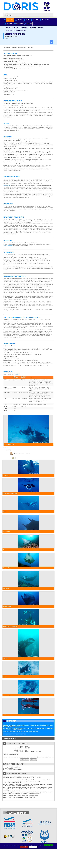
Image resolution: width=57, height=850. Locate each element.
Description (33, 27)
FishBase (36, 795)
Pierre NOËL (10, 768)
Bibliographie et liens (20, 30)
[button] (34, 24)
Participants (19, 23)
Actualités (9, 23)
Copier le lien (33, 759)
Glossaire (35, 19)
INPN (34, 797)
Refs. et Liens (45, 19)
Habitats (19, 19)
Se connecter (7, 14)
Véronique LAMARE (15, 767)
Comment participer (8, 734)
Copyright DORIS (18, 729)
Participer (29, 23)
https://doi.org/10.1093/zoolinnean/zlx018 (11, 790)
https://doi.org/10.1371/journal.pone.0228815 (12, 782)
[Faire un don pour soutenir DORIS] (48, 7)
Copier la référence (24, 759)
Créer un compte (8, 15)
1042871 (18, 374)
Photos (8, 27)
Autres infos (9, 30)
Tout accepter (49, 845)
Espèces (11, 19)
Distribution (23, 27)
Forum (27, 19)
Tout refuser (25, 847)
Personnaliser (33, 847)
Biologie (40, 27)
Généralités (15, 27)
